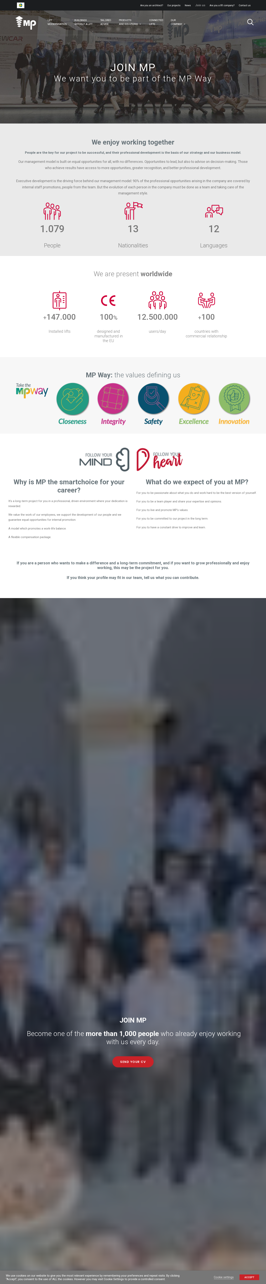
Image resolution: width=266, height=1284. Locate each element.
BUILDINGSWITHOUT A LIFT (83, 22)
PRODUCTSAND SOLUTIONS (128, 22)
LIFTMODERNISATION (57, 22)
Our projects (174, 5)
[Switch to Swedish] (20, 5)
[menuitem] (152, 5)
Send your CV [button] (133, 1062)
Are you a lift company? (222, 5)
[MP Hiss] (25, 23)
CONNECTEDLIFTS (156, 22)
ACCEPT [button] (249, 1277)
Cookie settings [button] (224, 1277)
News (188, 5)
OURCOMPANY (176, 22)
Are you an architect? (151, 5)
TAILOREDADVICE (105, 22)
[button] (249, 23)
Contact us (245, 5)
